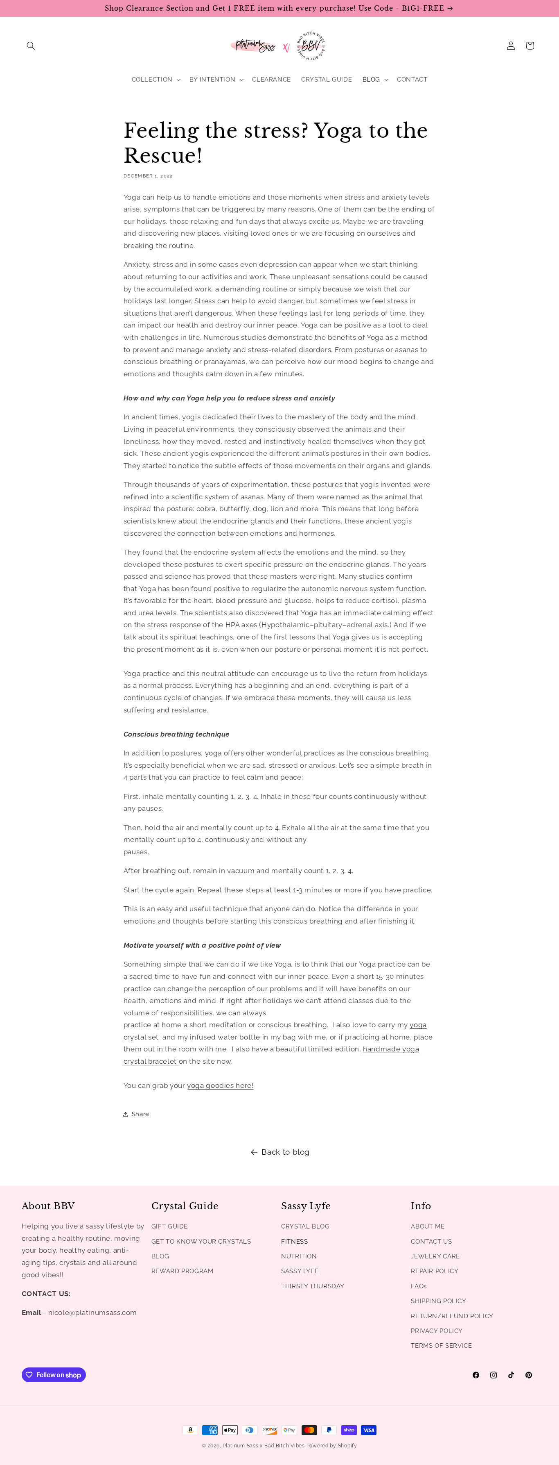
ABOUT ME (427, 1226)
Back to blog (285, 1151)
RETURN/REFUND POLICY (452, 1316)
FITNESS (294, 1241)
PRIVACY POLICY (437, 1330)
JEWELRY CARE (435, 1256)
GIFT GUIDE (169, 1226)
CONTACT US (431, 1241)
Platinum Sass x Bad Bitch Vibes (264, 1446)
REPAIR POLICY (434, 1271)
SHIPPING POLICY (438, 1301)
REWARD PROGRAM (182, 1271)
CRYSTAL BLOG (305, 1226)
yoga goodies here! (220, 1085)
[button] (31, 45)
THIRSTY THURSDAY (313, 1286)
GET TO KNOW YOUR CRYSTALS (201, 1241)
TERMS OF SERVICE (441, 1345)
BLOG (160, 1256)
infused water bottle (225, 1037)
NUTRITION (299, 1256)
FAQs (419, 1286)
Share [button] (140, 1113)
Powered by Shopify (332, 1446)
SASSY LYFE (299, 1271)
